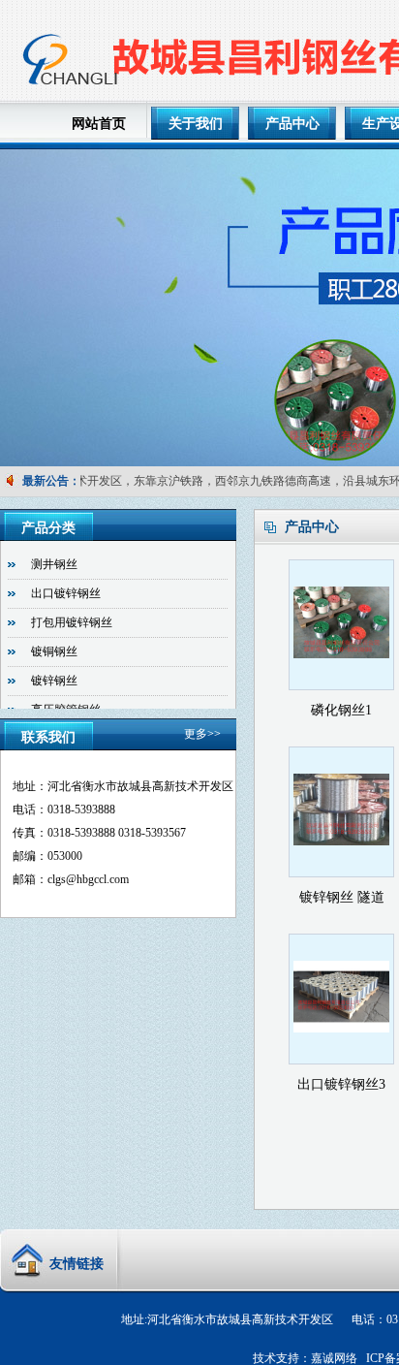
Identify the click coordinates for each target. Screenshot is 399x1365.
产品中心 (292, 123)
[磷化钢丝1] (341, 676)
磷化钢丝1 (341, 710)
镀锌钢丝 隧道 (341, 897)
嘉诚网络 (334, 1358)
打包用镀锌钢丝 (71, 622)
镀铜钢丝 (54, 651)
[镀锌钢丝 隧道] (341, 864)
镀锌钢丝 (54, 680)
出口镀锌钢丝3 (341, 1084)
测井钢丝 (54, 564)
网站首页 (99, 123)
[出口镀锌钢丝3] (341, 1051)
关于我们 (196, 123)
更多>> (202, 734)
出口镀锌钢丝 (66, 593)
